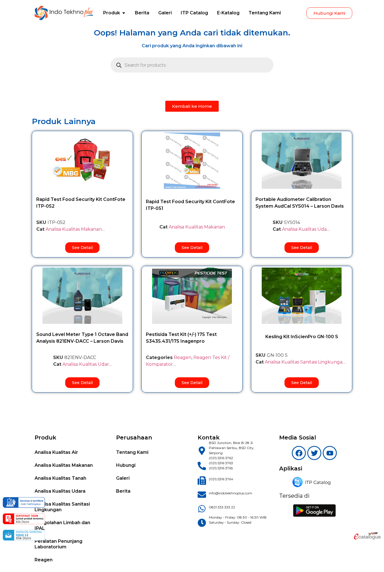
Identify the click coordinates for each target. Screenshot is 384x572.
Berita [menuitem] (142, 12)
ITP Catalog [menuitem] (194, 12)
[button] (123, 13)
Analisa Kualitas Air (56, 452)
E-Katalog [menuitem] (228, 12)
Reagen (182, 357)
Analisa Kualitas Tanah (60, 478)
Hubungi (125, 465)
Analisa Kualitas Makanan (74, 229)
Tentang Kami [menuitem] (265, 12)
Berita (123, 491)
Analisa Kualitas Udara (306, 229)
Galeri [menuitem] (165, 12)
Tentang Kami (132, 452)
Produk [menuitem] (111, 12)
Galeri (123, 478)
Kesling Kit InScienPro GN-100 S (301, 336)
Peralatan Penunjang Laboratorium (58, 544)
